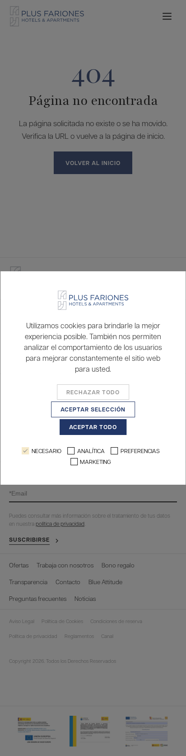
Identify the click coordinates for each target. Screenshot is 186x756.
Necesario (46, 450)
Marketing (95, 461)
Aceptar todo (93, 427)
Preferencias (140, 450)
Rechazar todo (93, 392)
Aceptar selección (93, 409)
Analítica (91, 450)
